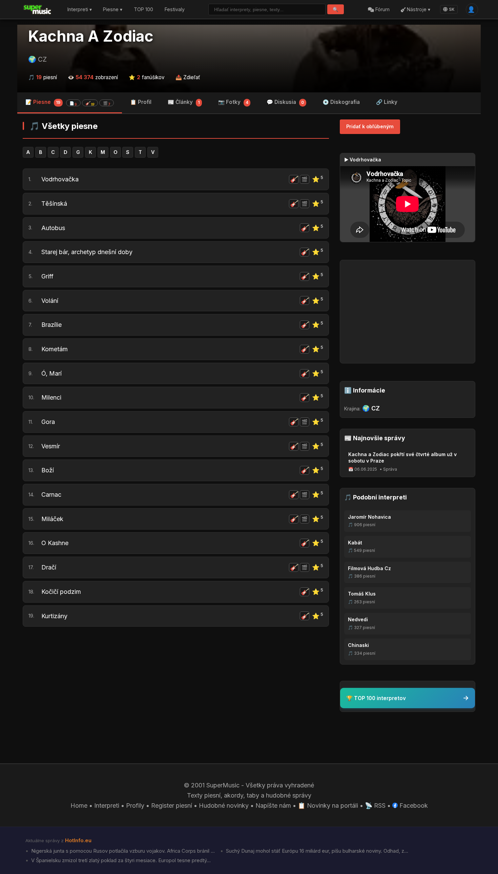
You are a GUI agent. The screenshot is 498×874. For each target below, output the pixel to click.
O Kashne (54, 542)
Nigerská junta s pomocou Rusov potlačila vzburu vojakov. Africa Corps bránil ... (122, 851)
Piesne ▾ (112, 10)
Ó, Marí (51, 373)
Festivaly (175, 10)
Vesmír (50, 446)
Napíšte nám (273, 805)
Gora (48, 421)
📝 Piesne (67, 103)
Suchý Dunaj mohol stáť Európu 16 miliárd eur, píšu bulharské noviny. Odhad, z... (316, 851)
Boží (47, 470)
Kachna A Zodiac (90, 36)
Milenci (51, 397)
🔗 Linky (386, 102)
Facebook (413, 805)
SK (452, 9)
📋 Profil (140, 102)
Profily (135, 805)
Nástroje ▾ (418, 10)
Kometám (54, 349)
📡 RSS (375, 805)
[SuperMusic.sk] (37, 9)
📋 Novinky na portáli (328, 805)
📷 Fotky (233, 102)
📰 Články (184, 102)
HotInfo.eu (78, 840)
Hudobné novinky (224, 805)
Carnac (51, 494)
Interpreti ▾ (79, 10)
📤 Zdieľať (187, 77)
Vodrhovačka (60, 179)
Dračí (48, 567)
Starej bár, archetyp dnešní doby (86, 251)
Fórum (382, 10)
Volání (49, 300)
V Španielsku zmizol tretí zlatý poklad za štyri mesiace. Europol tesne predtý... (120, 860)
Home (78, 805)
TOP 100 (143, 10)
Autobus (53, 227)
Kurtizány (54, 616)
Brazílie (51, 324)
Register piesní (171, 805)
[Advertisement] (176, 684)
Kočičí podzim (61, 591)
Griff (47, 276)
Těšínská (54, 203)
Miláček (52, 518)
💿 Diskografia (341, 102)
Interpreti (106, 805)
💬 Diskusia (285, 102)
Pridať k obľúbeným (370, 126)
